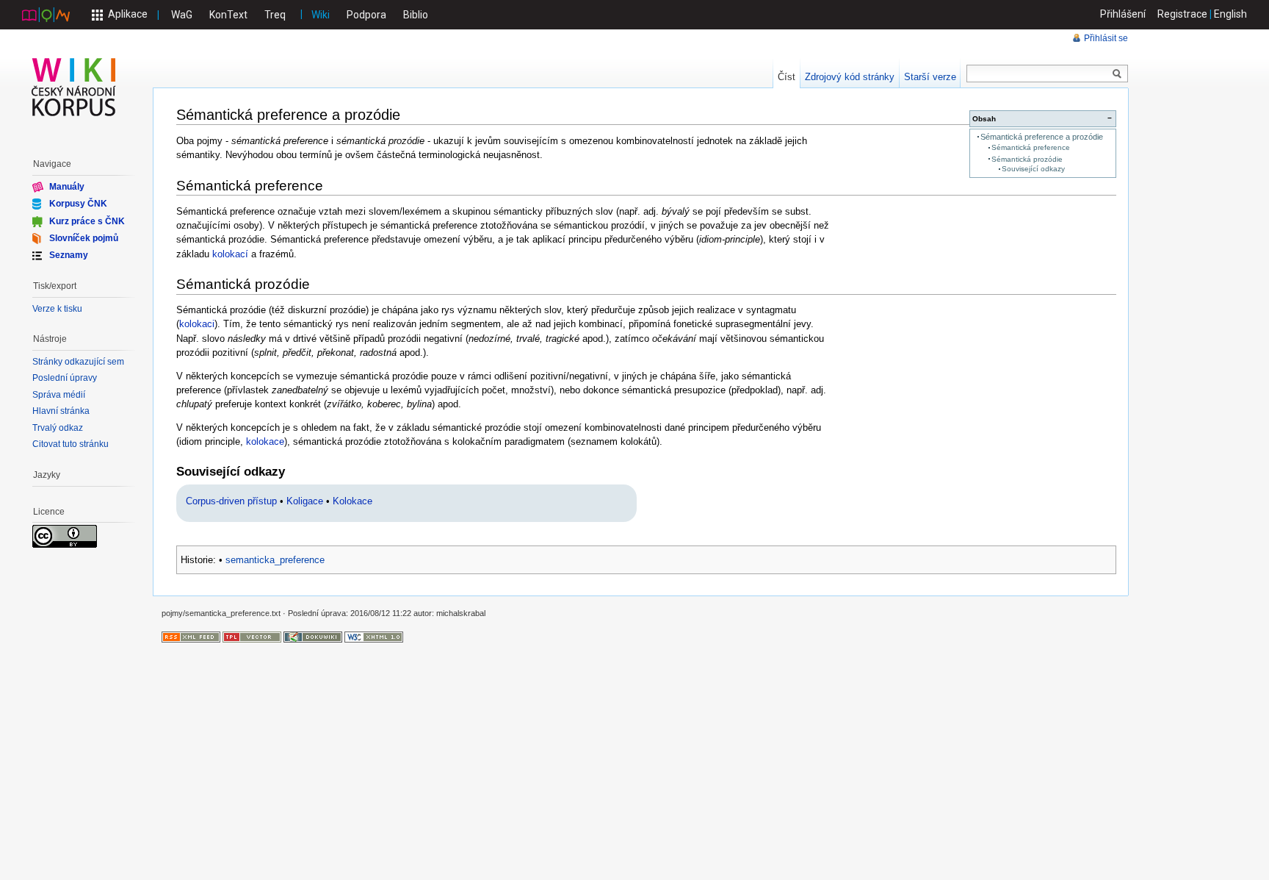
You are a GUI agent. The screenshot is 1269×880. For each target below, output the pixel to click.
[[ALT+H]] (74, 86)
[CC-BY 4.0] (64, 536)
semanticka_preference (275, 559)
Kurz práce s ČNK (87, 220)
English (1230, 14)
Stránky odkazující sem (78, 362)
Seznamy (68, 255)
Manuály (66, 187)
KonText (228, 15)
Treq (275, 15)
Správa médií (58, 395)
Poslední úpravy (64, 378)
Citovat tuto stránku (70, 444)
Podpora (366, 15)
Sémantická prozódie (1027, 159)
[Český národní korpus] (46, 14)
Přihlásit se (1106, 38)
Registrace (1182, 14)
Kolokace (352, 501)
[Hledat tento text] (1117, 74)
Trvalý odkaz (57, 428)
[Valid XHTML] (373, 636)
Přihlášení (1123, 14)
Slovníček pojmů (83, 238)
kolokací (230, 254)
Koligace (304, 501)
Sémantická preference (1030, 147)
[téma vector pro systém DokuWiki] (252, 636)
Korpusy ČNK (78, 203)
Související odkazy (1033, 169)
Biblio (415, 15)
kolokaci (196, 323)
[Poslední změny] (191, 636)
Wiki (320, 15)
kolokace (265, 441)
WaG (181, 15)
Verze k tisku (57, 309)
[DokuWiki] (312, 636)
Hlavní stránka (61, 411)
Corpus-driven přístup (231, 501)
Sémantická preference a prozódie (1041, 136)
